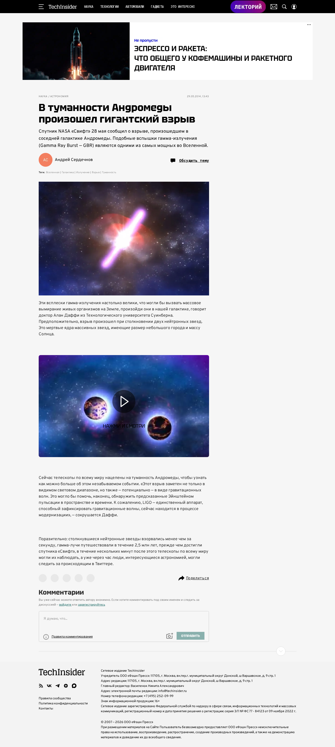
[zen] (66, 685)
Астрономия (59, 96)
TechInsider (62, 7)
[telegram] (57, 685)
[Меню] (41, 6)
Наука (43, 96)
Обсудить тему (194, 160)
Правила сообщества (55, 698)
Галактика (68, 172)
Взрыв (96, 172)
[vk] (49, 685)
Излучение (83, 172)
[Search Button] (284, 6)
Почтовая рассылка (274, 6)
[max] (74, 685)
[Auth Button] (294, 6)
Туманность (109, 172)
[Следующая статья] (168, 651)
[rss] (41, 685)
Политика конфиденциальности (63, 704)
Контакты (46, 709)
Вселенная (52, 172)
